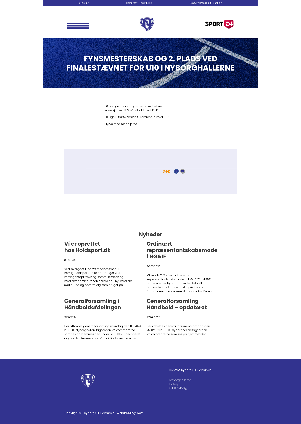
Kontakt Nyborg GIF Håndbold (206, 3)
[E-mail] (182, 171)
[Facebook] (176, 171)
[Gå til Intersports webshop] (219, 24)
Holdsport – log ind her (139, 3)
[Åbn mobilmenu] (78, 24)
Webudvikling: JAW (130, 413)
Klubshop (84, 3)
